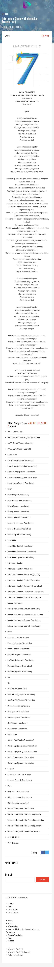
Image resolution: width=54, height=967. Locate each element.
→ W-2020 (10, 941)
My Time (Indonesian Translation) (21, 660)
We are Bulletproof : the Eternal (21, 808)
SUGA (5, 14)
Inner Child (12, 540)
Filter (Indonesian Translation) (20, 500)
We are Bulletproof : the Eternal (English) (24, 814)
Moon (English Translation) (18, 637)
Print (46, 35)
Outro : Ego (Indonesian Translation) (22, 746)
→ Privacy (9, 903)
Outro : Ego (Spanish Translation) (21, 763)
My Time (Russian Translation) (20, 666)
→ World (9, 938)
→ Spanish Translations (14, 935)
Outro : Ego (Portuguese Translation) (22, 751)
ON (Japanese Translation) (18, 711)
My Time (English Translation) (19, 654)
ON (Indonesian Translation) (19, 706)
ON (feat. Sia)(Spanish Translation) (21, 700)
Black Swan (12, 454)
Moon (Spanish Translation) (19, 649)
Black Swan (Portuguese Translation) (22, 477)
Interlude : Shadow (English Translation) (24, 580)
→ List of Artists (12, 909)
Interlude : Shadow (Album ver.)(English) (24, 574)
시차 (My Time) (13, 837)
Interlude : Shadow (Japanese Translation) (25, 586)
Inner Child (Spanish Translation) (21, 557)
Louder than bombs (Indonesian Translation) (25, 614)
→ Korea (9, 920)
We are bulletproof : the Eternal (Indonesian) (26, 820)
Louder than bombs (15, 603)
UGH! (9, 786)
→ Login (9, 906)
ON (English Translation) (17, 689)
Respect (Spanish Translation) (20, 780)
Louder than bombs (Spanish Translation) (24, 626)
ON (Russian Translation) (18, 723)
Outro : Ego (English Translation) (21, 740)
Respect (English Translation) (19, 774)
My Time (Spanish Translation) (20, 671)
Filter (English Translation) (18, 494)
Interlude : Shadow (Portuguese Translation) (26, 591)
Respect (11, 768)
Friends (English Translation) (19, 517)
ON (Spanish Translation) (18, 729)
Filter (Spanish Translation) (18, 512)
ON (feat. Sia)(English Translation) (21, 694)
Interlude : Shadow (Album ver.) (20, 569)
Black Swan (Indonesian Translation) (22, 466)
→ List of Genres (12, 912)
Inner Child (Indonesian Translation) (22, 551)
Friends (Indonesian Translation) (21, 523)
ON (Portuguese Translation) (19, 717)
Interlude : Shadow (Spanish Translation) (24, 597)
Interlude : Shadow (15, 563)
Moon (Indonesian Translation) (20, 643)
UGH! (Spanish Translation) (18, 803)
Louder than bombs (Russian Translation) (24, 620)
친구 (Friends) (13, 843)
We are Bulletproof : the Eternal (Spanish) (25, 826)
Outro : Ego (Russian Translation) (21, 757)
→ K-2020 (9, 923)
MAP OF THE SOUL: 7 (13, 27)
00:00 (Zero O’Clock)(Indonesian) (20, 443)
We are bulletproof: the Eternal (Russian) (24, 831)
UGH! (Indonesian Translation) (20, 797)
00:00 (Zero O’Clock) (15, 432)
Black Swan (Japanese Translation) (22, 472)
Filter (10, 489)
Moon (10, 631)
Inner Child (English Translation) (21, 546)
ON (9, 677)
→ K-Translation (12, 926)
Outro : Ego (12, 734)
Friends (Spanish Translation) (19, 534)
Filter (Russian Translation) (18, 506)
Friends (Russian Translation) (19, 529)
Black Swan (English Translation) (21, 460)
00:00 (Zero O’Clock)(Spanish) (19, 449)
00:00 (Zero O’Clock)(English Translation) (24, 437)
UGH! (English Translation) (18, 791)
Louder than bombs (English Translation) (24, 609)
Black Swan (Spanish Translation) (21, 483)
